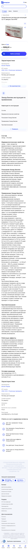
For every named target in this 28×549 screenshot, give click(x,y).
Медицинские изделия (6, 496)
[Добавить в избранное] (25, 23)
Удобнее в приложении (14, 541)
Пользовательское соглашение (8, 530)
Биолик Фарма (5, 65)
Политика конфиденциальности (8, 525)
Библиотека (4, 510)
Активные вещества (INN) (7, 504)
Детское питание (5, 493)
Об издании (3, 521)
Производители (4, 506)
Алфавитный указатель (6, 508)
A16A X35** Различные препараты (11, 70)
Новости (3, 527)
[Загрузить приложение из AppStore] (19, 480)
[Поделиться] (25, 27)
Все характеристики (15, 86)
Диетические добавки (6, 487)
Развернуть (15, 129)
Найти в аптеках (15, 54)
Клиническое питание (6, 491)
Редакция (3, 518)
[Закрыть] (24, 541)
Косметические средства (7, 489)
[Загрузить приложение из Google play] (7, 480)
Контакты (3, 516)
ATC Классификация (5, 501)
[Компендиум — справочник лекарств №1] (5, 2)
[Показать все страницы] (25, 15)
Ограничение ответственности (8, 523)
